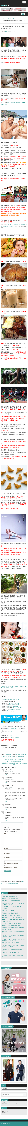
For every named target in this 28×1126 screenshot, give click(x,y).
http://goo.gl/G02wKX (13, 706)
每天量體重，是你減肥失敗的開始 (10, 913)
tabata (19, 756)
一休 (16, 756)
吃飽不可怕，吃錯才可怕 (8, 910)
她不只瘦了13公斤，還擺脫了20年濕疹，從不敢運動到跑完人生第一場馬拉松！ (13, 939)
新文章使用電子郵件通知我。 (11, 867)
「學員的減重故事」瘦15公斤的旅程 (10, 953)
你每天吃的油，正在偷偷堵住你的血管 (11, 900)
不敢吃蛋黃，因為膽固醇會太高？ (10, 898)
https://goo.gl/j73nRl (12, 728)
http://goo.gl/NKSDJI (15, 731)
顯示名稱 (6, 848)
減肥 (22, 754)
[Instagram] (6, 5)
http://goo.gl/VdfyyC (14, 737)
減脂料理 (5, 756)
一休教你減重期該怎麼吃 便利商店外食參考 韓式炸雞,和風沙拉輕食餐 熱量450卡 (14, 760)
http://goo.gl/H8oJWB (14, 703)
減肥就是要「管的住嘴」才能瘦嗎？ (10, 943)
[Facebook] (8, 5)
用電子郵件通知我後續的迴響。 (11, 863)
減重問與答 (11, 19)
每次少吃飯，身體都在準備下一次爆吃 (11, 915)
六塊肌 (22, 756)
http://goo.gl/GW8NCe (17, 707)
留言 (5, 833)
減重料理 (10, 756)
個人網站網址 (7, 857)
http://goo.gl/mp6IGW (14, 735)
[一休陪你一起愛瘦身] (13, 9)
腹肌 (13, 756)
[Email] (2, 5)
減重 (16, 754)
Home (4, 19)
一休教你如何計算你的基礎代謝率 (10, 699)
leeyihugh (7, 31)
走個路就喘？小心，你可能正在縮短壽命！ (12, 917)
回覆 (6, 774)
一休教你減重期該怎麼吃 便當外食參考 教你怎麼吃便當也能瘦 (14, 763)
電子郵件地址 (7, 853)
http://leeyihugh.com (12, 711)
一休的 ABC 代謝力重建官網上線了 (10, 896)
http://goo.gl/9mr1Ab (14, 704)
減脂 (19, 754)
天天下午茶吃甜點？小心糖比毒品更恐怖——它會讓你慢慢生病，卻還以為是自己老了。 (13, 924)
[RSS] (4, 5)
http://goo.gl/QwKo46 (16, 709)
